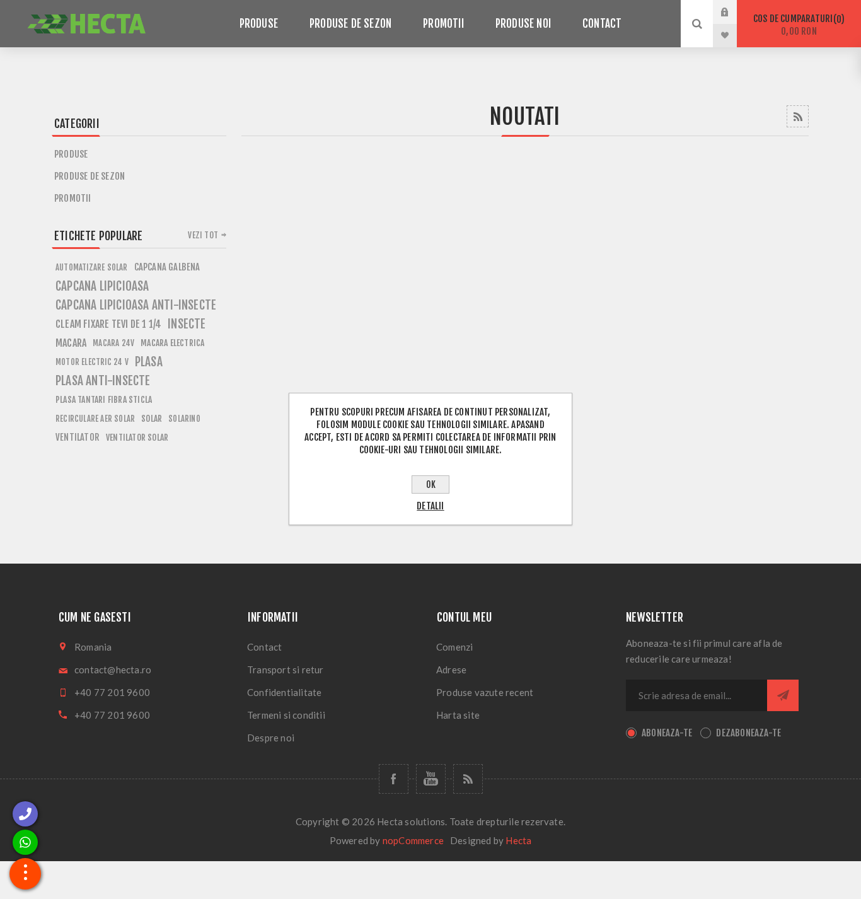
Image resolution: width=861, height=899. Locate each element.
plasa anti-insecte (103, 380)
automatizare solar (91, 267)
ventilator (77, 437)
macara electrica (172, 342)
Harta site (458, 715)
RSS (798, 116)
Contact (264, 646)
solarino (184, 419)
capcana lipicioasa (102, 286)
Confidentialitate (284, 692)
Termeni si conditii (286, 715)
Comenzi (454, 646)
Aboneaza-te (667, 733)
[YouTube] (431, 779)
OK (431, 484)
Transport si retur (285, 669)
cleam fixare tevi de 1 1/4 (108, 324)
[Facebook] (393, 779)
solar (151, 418)
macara (70, 343)
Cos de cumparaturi (797, 25)
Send (783, 695)
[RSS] (468, 779)
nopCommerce (413, 840)
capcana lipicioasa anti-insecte (135, 305)
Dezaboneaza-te (748, 733)
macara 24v (113, 343)
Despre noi (270, 737)
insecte (186, 324)
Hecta (518, 840)
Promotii (72, 198)
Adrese (451, 669)
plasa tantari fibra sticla (103, 399)
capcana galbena (167, 267)
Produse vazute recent (484, 692)
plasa (149, 361)
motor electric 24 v (92, 362)
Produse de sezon (89, 176)
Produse (71, 154)
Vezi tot (203, 235)
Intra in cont (734, 12)
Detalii (430, 506)
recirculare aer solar (95, 419)
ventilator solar (137, 437)
